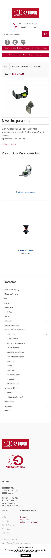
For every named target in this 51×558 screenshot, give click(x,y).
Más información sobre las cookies (16, 543)
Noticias (44, 48)
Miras (6, 74)
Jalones (11, 361)
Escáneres (7, 316)
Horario (23, 517)
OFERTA (7, 410)
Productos (35, 48)
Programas (8, 406)
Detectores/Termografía (13, 289)
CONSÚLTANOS (9, 144)
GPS (5, 298)
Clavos (10, 392)
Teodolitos (8, 312)
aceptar (25, 555)
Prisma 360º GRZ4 (25, 250)
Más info (34, 552)
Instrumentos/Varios (16, 357)
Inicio (6, 48)
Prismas (11, 370)
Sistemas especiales (11, 325)
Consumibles (11, 388)
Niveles (6, 303)
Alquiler (11, 55)
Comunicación (13, 348)
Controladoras (9, 401)
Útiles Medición (14, 383)
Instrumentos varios (25, 192)
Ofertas (31, 55)
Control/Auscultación (16, 352)
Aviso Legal (24, 519)
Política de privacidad (28, 522)
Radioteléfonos (14, 374)
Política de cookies (9, 539)
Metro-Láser (8, 321)
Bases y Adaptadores (16, 343)
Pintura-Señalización (16, 397)
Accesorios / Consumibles (21, 66)
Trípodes (11, 379)
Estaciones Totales (11, 294)
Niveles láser (8, 307)
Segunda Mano (21, 55)
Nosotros (13, 48)
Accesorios (38, 66)
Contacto (39, 55)
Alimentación (13, 339)
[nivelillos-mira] (25, 99)
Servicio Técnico (24, 48)
